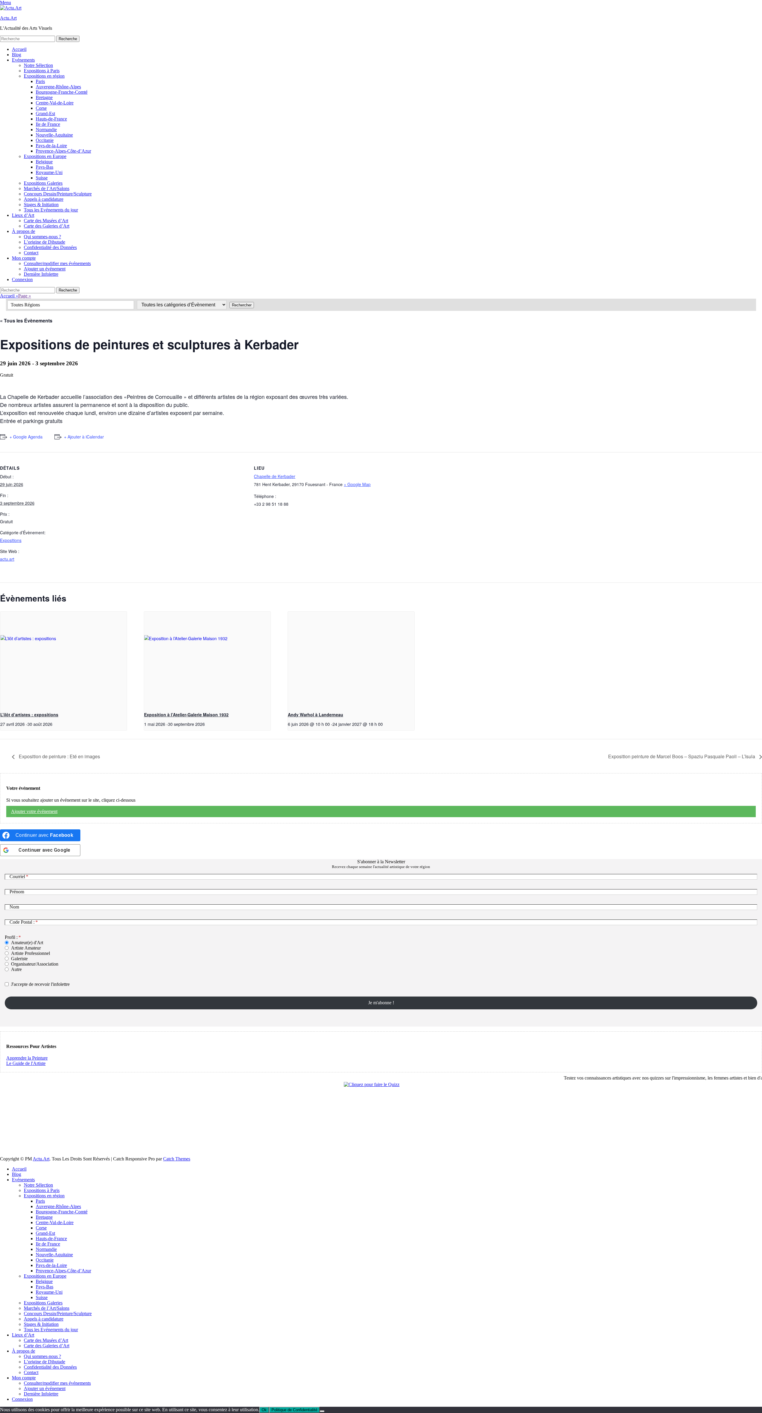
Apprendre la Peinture (27, 1057)
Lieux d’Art (23, 215)
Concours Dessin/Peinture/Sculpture (58, 193)
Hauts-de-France (51, 118)
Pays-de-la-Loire (51, 145)
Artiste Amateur (26, 947)
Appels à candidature (43, 199)
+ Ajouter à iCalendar (84, 437)
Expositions (10, 540)
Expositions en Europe (45, 156)
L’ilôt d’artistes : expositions (29, 715)
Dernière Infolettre (41, 274)
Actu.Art (8, 18)
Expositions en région (44, 76)
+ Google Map (357, 484)
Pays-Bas (44, 167)
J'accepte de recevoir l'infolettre (40, 984)
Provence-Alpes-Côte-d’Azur (63, 150)
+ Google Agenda (26, 437)
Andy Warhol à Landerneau (315, 715)
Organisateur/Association (34, 963)
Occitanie (45, 140)
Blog (16, 54)
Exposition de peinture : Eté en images (59, 756)
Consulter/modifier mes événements (57, 263)
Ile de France (48, 124)
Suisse (42, 177)
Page (24, 295)
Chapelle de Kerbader (274, 476)
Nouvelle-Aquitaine (54, 134)
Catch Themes (176, 1158)
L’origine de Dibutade (44, 242)
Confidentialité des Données (50, 247)
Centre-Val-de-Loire (55, 102)
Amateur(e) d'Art (27, 942)
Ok (264, 1410)
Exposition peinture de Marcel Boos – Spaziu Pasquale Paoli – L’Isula (682, 756)
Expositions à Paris (42, 70)
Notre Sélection (38, 65)
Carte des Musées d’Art (46, 220)
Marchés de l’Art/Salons (46, 188)
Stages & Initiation (41, 204)
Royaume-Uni (49, 172)
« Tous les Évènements (26, 320)
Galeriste (19, 958)
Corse (41, 108)
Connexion (22, 279)
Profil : (11, 937)
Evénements (23, 59)
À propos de (23, 231)
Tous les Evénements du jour (51, 209)
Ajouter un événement (44, 268)
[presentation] (63, 659)
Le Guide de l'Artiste (26, 1063)
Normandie (46, 129)
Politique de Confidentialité (294, 1410)
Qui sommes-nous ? (42, 236)
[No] (322, 1411)
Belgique (44, 161)
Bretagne (44, 97)
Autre (16, 969)
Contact (31, 252)
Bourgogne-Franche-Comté (62, 92)
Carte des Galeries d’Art (46, 225)
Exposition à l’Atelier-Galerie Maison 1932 (186, 715)
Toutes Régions (25, 304)
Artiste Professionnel (30, 953)
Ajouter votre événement (34, 811)
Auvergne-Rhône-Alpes (58, 86)
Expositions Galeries (43, 183)
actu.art (7, 559)
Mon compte (24, 258)
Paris (40, 81)
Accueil (19, 49)
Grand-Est (45, 113)
